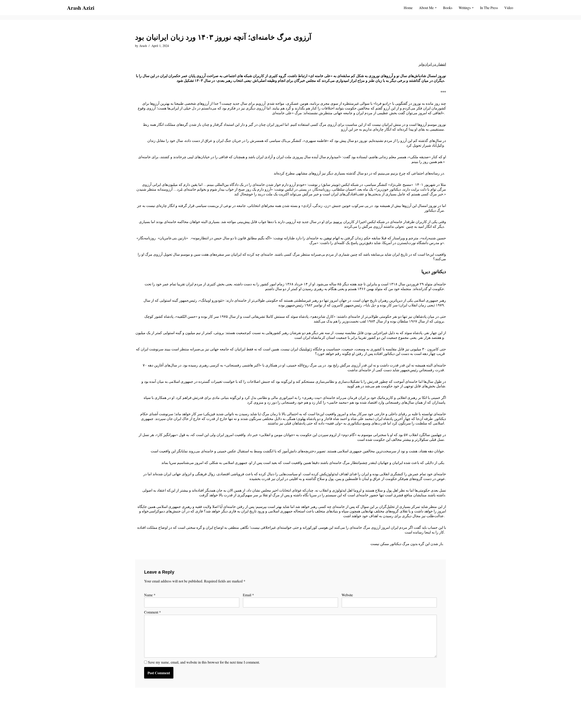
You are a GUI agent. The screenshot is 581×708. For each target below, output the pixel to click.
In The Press (489, 7)
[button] (436, 8)
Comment (152, 612)
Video (508, 7)
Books (447, 7)
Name (149, 595)
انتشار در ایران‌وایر (432, 64)
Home (408, 7)
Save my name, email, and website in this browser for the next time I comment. (204, 662)
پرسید (337, 221)
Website (347, 595)
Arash (143, 46)
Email (248, 595)
